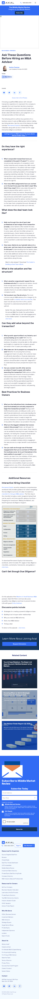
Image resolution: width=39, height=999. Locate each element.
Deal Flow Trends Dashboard (10, 863)
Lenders (4, 933)
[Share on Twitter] (9, 93)
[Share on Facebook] (20, 93)
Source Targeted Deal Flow (9, 854)
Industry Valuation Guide (9, 900)
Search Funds (6, 936)
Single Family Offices (7, 925)
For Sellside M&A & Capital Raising (11, 949)
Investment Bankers (7, 917)
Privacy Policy (6, 963)
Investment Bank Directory (9, 871)
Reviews (4, 857)
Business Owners (9, 50)
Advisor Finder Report (8, 906)
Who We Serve (7, 911)
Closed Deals (5, 860)
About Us (5, 940)
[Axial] (8, 2)
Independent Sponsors (8, 930)
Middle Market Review (8, 868)
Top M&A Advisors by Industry (10, 898)
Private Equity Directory (8, 895)
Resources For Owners (9, 883)
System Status (6, 971)
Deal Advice (8, 77)
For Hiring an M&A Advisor (9, 955)
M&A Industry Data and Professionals (12, 879)
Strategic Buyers (6, 922)
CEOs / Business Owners (9, 914)
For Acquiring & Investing (9, 952)
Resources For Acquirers (10, 851)
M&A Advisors (6, 920)
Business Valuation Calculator (10, 890)
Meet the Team (6, 957)
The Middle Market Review (19, 7)
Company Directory (7, 876)
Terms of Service (6, 960)
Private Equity (6, 928)
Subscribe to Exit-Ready (19, 98)
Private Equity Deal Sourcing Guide (11, 873)
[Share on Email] (4, 93)
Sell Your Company (7, 887)
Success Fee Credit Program (10, 966)
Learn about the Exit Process (10, 892)
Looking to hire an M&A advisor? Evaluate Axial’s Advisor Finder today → (19, 134)
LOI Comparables (6, 865)
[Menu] (35, 3)
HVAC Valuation (6, 903)
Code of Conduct (7, 968)
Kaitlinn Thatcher (14, 67)
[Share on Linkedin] (14, 93)
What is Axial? (5, 944)
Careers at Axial (6, 947)
